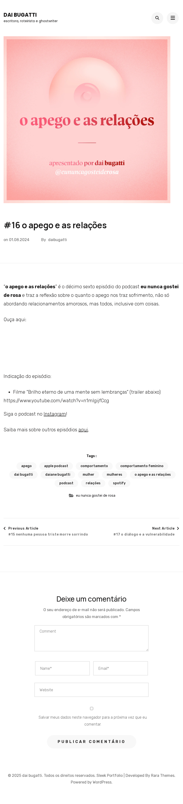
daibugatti (57, 239)
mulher (88, 475)
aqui (83, 430)
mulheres (114, 475)
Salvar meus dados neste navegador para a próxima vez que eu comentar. (93, 721)
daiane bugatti (57, 475)
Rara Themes (162, 775)
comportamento (94, 466)
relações (93, 483)
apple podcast (56, 466)
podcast (66, 483)
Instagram (55, 414)
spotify (119, 483)
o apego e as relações (153, 475)
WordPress (102, 782)
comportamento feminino (141, 466)
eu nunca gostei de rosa (95, 495)
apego (26, 466)
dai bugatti (20, 15)
